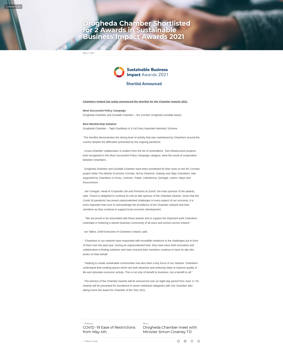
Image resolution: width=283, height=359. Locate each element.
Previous (89, 323)
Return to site (14, 6)
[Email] (198, 341)
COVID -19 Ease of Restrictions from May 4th (109, 329)
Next (145, 323)
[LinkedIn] (191, 341)
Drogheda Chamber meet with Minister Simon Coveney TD (170, 329)
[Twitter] (185, 341)
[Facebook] (178, 341)
